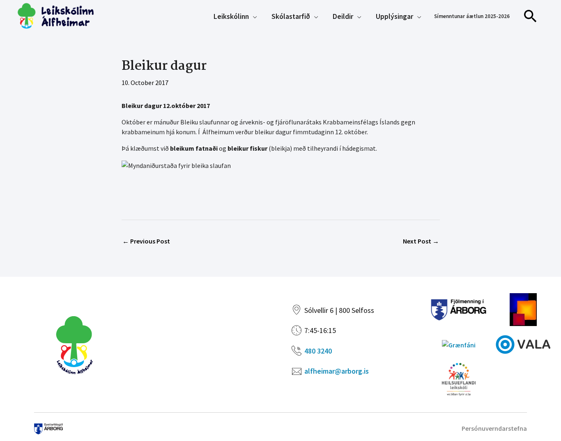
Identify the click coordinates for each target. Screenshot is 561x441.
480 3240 (318, 351)
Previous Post (146, 241)
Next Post (421, 241)
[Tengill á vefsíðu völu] (523, 344)
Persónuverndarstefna (494, 428)
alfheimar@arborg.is (336, 371)
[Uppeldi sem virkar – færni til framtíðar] (523, 309)
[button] (530, 16)
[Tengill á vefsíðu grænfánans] (459, 344)
